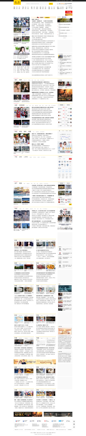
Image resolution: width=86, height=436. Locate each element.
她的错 (28, 66)
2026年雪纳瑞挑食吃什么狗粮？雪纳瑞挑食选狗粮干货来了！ (47, 385)
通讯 (23, 208)
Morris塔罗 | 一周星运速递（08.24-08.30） (21, 385)
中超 (33, 105)
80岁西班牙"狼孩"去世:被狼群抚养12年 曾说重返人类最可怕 (42, 49)
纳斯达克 (70, 130)
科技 (16, 208)
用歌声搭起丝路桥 (43, 30)
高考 (41, 240)
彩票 (63, 8)
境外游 (26, 263)
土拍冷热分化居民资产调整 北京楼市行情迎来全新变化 (41, 197)
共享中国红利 (49, 30)
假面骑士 (18, 70)
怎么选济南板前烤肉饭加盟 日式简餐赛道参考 (44, 274)
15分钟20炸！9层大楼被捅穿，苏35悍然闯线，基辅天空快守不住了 (26, 354)
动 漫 (15, 70)
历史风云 (31, 338)
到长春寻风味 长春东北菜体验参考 (42, 279)
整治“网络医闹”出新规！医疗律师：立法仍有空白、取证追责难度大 (26, 300)
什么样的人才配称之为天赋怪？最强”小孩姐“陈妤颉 (67, 301)
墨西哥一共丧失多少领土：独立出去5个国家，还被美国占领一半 (25, 331)
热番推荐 (31, 390)
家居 (28, 8)
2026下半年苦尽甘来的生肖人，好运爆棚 (21, 383)
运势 (25, 367)
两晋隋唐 (26, 315)
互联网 (20, 208)
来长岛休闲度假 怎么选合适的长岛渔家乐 (21, 274)
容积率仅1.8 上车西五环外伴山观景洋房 (64, 360)
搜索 (70, 204)
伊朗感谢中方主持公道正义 (41, 355)
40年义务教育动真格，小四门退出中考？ (43, 258)
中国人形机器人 (45, 32)
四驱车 (60, 171)
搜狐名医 (26, 286)
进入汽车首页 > (43, 157)
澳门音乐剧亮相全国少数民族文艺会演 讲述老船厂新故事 (46, 328)
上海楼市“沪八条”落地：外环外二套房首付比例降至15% (41, 190)
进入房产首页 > (46, 183)
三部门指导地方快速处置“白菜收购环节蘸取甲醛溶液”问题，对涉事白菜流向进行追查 (51, 352)
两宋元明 (31, 315)
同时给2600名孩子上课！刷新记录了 (22, 57)
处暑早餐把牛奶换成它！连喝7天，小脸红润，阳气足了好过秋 (47, 277)
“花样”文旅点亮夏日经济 (36, 22)
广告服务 (37, 432)
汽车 (16, 157)
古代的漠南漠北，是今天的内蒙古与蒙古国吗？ (22, 333)
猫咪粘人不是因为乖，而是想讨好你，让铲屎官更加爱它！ (46, 378)
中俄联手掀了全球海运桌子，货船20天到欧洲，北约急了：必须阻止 (26, 349)
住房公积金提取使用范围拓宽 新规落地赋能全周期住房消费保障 (43, 188)
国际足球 (36, 105)
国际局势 (20, 338)
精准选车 (70, 171)
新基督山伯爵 (22, 69)
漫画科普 (26, 390)
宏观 (17, 8)
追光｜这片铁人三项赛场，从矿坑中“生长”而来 (22, 328)
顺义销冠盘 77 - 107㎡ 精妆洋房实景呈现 (64, 341)
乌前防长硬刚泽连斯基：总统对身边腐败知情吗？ (45, 351)
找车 (70, 158)
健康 (45, 8)
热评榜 (61, 8)
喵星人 (48, 367)
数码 (40, 208)
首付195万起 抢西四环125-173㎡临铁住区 (64, 344)
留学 (47, 240)
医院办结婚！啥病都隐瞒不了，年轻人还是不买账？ (45, 297)
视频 (34, 7)
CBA (30, 105)
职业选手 (48, 390)
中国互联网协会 (47, 421)
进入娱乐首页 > (42, 80)
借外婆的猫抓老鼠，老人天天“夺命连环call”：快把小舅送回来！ (47, 383)
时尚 (15, 240)
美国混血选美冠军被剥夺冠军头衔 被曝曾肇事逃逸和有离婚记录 (43, 54)
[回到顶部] (74, 430)
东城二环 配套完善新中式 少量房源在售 (64, 342)
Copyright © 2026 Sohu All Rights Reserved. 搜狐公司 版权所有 (43, 434)
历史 (54, 7)
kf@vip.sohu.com (52, 429)
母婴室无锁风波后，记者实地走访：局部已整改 (44, 303)
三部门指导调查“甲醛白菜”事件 (37, 39)
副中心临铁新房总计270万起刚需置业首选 (64, 345)
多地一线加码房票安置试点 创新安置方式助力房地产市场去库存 (43, 191)
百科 (34, 183)
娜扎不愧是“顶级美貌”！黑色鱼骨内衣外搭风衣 (22, 251)
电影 (32, 80)
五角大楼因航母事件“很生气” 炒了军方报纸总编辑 (40, 52)
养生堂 (22, 72)
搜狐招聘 (34, 432)
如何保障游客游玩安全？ (49, 22)
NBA (28, 7)
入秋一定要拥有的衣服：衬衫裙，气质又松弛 (22, 258)
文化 (51, 7)
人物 (25, 240)
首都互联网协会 (62, 421)
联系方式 (40, 432)
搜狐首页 (17, 2)
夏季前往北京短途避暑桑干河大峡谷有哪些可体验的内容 (24, 276)
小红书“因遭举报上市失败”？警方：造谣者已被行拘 (41, 68)
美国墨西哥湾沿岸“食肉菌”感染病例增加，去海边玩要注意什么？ (25, 297)
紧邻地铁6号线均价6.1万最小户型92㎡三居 (65, 337)
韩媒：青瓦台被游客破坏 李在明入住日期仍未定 (40, 51)
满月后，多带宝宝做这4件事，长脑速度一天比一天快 (45, 300)
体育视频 (21, 105)
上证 (59, 130)
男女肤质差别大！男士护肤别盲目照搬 (21, 302)
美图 (38, 80)
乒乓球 (46, 105)
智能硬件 (26, 208)
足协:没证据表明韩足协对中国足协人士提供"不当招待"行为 (42, 75)
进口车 (63, 171)
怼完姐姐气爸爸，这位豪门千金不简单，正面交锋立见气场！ (67, 305)
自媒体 (31, 157)
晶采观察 (46, 27)
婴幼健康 (53, 286)
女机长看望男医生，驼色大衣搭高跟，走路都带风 (67, 297)
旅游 (43, 7)
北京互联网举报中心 (25, 421)
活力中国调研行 (47, 24)
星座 (15, 367)
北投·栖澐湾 (66, 189)
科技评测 (31, 208)
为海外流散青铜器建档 (40, 25)
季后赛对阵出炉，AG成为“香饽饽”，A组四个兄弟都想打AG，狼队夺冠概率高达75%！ (51, 401)
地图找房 (27, 183)
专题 (19, 7)
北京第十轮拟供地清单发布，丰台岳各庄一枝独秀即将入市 (42, 200)
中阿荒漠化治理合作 (35, 30)
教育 (43, 8)
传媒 (47, 338)
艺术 (53, 315)
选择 (24, 72)
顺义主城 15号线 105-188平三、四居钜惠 (64, 356)
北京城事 (59, 17)
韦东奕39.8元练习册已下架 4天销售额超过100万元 (41, 64)
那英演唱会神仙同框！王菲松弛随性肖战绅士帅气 (23, 253)
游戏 (54, 8)
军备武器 (26, 338)
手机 (35, 208)
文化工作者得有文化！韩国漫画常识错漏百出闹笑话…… (24, 401)
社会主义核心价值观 (68, 12)
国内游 (20, 263)
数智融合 (33, 25)
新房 (25, 8)
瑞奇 (21, 70)
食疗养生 (48, 263)
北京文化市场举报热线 (54, 421)
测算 (19, 367)
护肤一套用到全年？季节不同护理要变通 (21, 303)
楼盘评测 (68, 201)
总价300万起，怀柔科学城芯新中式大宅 (64, 357)
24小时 (61, 7)
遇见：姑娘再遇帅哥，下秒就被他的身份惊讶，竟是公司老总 (67, 309)
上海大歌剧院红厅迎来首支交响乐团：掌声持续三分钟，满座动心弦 (48, 331)
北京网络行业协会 (33, 421)
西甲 (43, 105)
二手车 (26, 157)
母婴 (45, 7)
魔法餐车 (24, 70)
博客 (63, 7)
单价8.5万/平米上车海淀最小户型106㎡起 (64, 338)
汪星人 (53, 367)
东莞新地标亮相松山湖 (40, 333)
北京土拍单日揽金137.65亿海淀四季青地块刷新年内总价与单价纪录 (44, 193)
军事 (17, 7)
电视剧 (37, 7)
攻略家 (31, 263)
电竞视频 (42, 390)
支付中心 (32, 432)
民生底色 (41, 33)
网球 (49, 105)
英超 (25, 7)
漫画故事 (20, 390)
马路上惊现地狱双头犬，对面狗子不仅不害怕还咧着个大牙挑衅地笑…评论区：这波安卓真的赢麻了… (54, 380)
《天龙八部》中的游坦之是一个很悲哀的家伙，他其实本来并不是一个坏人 (27, 403)
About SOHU (44, 432)
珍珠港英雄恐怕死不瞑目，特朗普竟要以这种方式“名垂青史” (25, 352)
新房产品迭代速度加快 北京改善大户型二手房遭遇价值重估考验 (43, 202)
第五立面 (18, 66)
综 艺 (15, 72)
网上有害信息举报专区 (68, 14)
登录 (71, 0)
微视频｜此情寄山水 (35, 19)
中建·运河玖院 (67, 195)
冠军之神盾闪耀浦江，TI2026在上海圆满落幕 (44, 404)
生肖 (31, 367)
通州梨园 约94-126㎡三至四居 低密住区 (64, 354)
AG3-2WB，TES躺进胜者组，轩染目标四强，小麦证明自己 (46, 406)
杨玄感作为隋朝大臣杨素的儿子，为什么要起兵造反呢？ (24, 326)
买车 (34, 8)
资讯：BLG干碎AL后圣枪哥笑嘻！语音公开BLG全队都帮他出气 (47, 407)
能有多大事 (22, 66)
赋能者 (42, 22)
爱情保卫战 (27, 72)
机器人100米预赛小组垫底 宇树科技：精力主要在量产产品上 (42, 63)
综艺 (35, 80)
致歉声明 (53, 338)
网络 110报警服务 (40, 421)
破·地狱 (18, 69)
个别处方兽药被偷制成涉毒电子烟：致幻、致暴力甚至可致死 (42, 61)
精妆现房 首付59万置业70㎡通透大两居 (64, 361)
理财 (19, 8)
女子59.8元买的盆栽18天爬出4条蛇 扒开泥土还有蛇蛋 (41, 58)
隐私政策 (50, 432)
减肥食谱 (53, 263)
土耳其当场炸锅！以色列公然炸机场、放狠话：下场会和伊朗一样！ (26, 355)
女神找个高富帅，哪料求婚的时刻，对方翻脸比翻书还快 (67, 294)
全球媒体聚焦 (51, 32)
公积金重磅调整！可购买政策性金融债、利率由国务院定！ (42, 187)
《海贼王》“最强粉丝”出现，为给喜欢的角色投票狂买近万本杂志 (25, 407)
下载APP (67, 0)
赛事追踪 (53, 390)
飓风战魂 (27, 70)
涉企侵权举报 (69, 429)
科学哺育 (48, 286)
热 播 (15, 66)
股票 (29, 131)
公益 (71, 7)
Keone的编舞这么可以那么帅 (21, 58)
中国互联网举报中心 (18, 421)
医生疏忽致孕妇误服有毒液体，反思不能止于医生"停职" (46, 302)
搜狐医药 (20, 286)
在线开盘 (40, 183)
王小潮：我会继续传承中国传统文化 (22, 55)
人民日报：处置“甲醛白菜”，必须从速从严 (39, 37)
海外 (37, 183)
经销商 (38, 157)
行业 (33, 131)
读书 (47, 315)
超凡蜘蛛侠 (27, 69)
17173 (69, 8)
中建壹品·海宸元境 (60, 189)
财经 (16, 131)
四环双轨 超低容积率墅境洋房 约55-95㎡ (64, 353)
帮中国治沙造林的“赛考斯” (36, 32)
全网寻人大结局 (41, 24)
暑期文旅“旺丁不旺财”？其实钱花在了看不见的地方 (23, 279)
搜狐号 (60, 246)
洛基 (25, 66)
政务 (71, 8)
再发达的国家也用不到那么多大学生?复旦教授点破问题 (46, 253)
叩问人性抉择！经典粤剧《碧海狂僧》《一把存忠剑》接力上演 (47, 326)
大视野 (69, 7)
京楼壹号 (62, 201)
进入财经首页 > (42, 131)
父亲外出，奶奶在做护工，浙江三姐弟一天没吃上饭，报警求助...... (48, 354)
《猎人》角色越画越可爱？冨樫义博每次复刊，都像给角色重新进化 (26, 404)
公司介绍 (47, 432)
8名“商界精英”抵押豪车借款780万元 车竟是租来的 (40, 70)
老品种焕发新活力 (48, 25)
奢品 (31, 240)
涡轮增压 (66, 171)
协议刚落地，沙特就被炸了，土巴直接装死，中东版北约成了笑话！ (26, 351)
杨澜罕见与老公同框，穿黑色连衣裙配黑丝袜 (22, 256)
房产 (16, 183)
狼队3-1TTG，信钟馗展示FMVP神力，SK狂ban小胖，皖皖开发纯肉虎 (48, 403)
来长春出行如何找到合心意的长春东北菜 (21, 277)
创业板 (67, 130)
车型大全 (34, 157)
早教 (41, 286)
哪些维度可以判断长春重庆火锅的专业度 (43, 276)
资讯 (31, 183)
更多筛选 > (70, 168)
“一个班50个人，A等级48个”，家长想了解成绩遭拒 (45, 256)
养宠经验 (42, 367)
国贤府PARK (60, 195)
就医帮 (31, 286)
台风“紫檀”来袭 (34, 24)
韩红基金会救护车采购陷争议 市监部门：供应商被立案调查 (42, 42)
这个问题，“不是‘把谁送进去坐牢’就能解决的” (44, 251)
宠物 (37, 367)
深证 (63, 130)
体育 (16, 105)
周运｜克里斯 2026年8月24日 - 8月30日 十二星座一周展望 (24, 378)
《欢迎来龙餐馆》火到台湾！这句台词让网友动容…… (45, 349)
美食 (37, 263)
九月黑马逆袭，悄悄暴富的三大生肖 (20, 380)
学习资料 (53, 240)
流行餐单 (42, 263)
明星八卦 (25, 80)
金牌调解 (18, 72)
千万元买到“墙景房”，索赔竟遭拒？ (38, 27)
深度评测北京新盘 (69, 202)
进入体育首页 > (53, 105)
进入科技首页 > (45, 208)
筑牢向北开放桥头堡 (35, 33)
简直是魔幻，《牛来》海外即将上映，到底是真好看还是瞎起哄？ (25, 406)
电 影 (15, 69)
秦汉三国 (20, 315)
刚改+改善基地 (62, 202)
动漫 (51, 8)
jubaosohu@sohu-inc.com (62, 429)
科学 (38, 208)
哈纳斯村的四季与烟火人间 (49, 33)
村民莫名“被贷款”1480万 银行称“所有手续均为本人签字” (42, 44)
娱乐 (16, 80)
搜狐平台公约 (53, 432)
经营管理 (37, 131)
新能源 (37, 8)
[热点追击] (64, 17)
